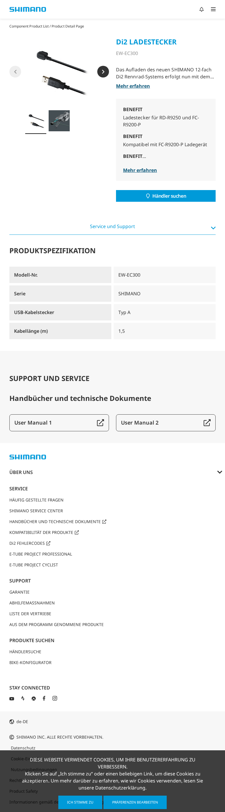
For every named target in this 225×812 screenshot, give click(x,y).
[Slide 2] (59, 120)
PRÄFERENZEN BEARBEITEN (135, 802)
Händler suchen (169, 196)
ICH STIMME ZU (80, 802)
